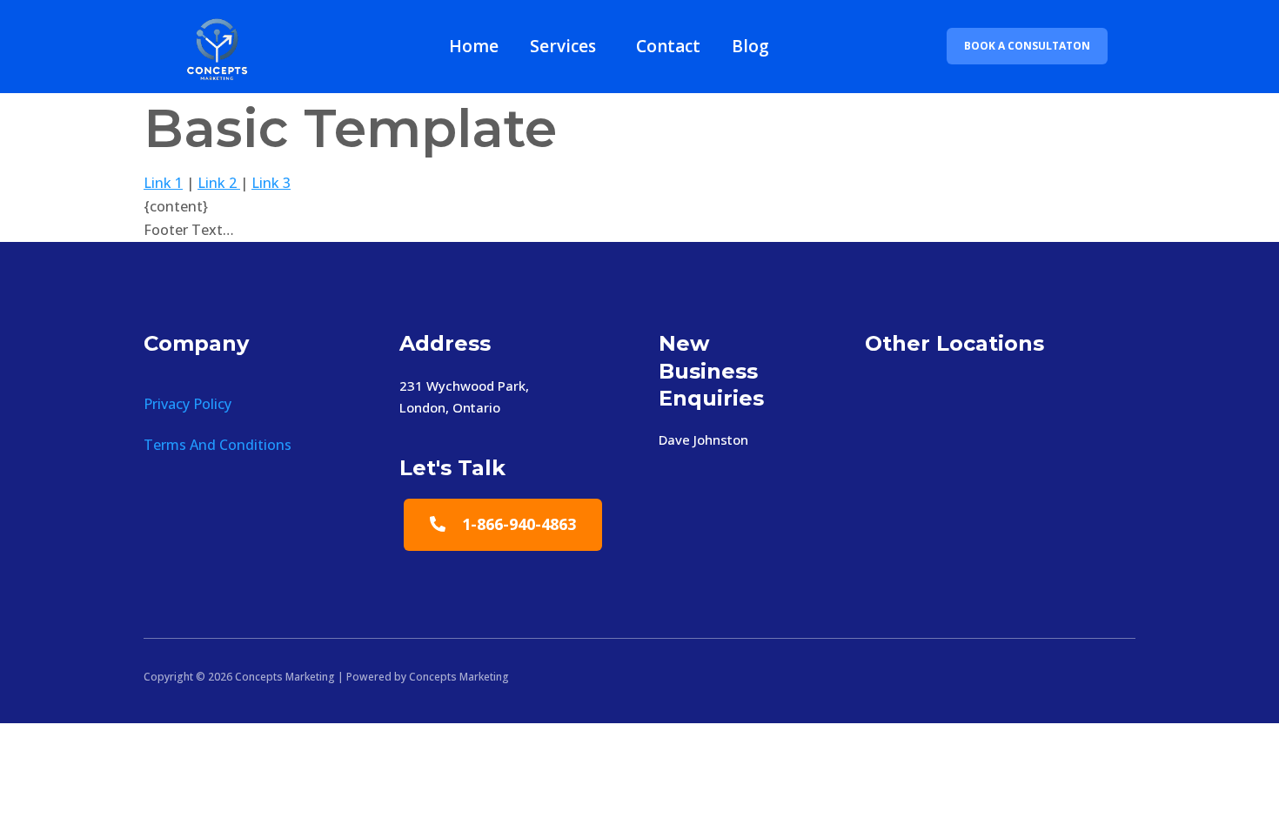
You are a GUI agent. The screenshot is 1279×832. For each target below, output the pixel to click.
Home (474, 46)
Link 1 (163, 182)
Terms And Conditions (217, 444)
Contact (668, 46)
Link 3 (271, 182)
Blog (750, 46)
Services (563, 46)
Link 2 (219, 182)
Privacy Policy (187, 403)
